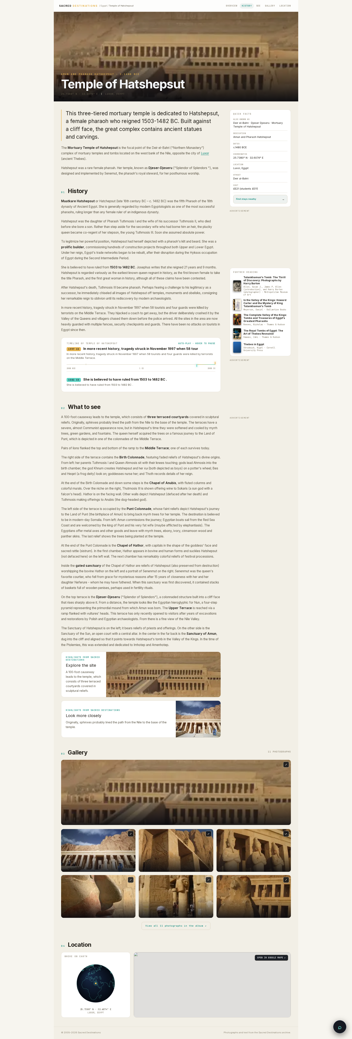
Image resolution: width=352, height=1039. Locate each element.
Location (285, 5)
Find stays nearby (260, 199)
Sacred (78, 6)
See (258, 5)
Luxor (205, 153)
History (247, 5)
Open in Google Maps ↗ (271, 957)
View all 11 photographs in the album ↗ (175, 925)
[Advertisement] (260, 239)
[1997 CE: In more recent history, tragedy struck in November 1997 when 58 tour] (215, 363)
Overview (231, 5)
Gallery (270, 5)
